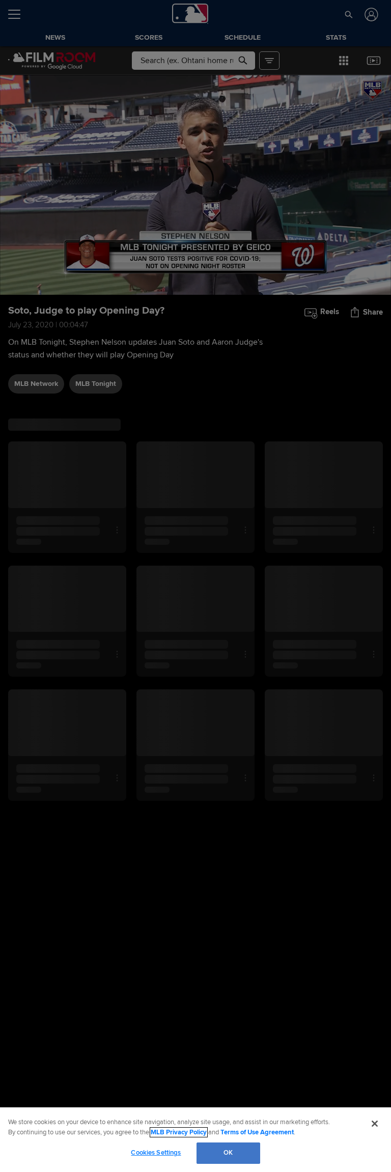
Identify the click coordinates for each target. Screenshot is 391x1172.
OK (228, 1153)
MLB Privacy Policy (179, 1132)
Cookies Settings (156, 1153)
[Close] (375, 1123)
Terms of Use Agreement (257, 1132)
